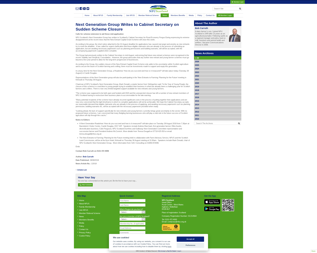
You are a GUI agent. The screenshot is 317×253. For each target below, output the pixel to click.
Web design (161, 251)
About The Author (206, 23)
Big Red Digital (171, 251)
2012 (197, 112)
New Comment (87, 184)
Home (87, 15)
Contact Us (210, 15)
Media (191, 15)
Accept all (190, 239)
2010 (197, 119)
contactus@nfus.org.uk (176, 222)
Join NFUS (130, 15)
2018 (197, 90)
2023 (197, 72)
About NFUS (98, 15)
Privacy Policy (85, 232)
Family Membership (114, 15)
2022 (197, 76)
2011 (197, 115)
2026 (197, 61)
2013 (197, 108)
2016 (197, 97)
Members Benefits (178, 15)
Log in (179, 251)
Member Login (226, 15)
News (165, 15)
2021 (197, 79)
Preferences (190, 245)
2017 (197, 94)
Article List (82, 170)
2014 (197, 105)
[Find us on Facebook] (81, 8)
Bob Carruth (88, 157)
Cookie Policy (84, 236)
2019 (197, 87)
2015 (197, 101)
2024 (197, 69)
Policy (200, 15)
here (169, 246)
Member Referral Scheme (148, 15)
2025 (197, 65)
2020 (197, 83)
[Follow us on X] (84, 8)
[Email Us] (77, 8)
